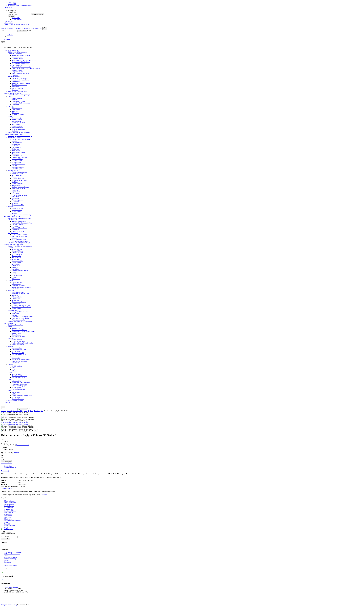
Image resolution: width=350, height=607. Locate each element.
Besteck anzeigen (17, 98)
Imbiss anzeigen (16, 381)
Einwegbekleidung (17, 251)
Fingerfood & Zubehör (18, 101)
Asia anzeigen (16, 392)
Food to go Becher (17, 183)
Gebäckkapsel (16, 298)
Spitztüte (14, 165)
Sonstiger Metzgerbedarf (19, 354)
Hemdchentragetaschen (18, 152)
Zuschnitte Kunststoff (18, 167)
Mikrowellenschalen (17, 127)
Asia (9, 390)
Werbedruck (7, 402)
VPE (2, 457)
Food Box (15, 182)
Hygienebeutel (16, 259)
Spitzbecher (15, 75)
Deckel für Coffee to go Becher (21, 83)
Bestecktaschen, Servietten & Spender (23, 223)
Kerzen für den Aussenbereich (20, 318)
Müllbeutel (15, 267)
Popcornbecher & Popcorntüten (21, 359)
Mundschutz (15, 269)
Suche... (29, 30)
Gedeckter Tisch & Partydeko (12, 216)
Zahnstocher (15, 104)
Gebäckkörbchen (17, 185)
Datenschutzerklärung (10, 557)
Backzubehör (15, 295)
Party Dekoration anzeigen (19, 234)
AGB (6, 555)
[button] (7, 38)
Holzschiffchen (16, 124)
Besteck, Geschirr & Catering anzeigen (19, 95)
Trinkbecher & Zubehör (11, 50)
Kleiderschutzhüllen (17, 261)
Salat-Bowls (15, 193)
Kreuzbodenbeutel (17, 155)
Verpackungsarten (13, 170)
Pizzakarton (15, 190)
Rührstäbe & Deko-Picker (19, 228)
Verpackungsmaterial (18, 353)
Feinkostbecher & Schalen (19, 180)
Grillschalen (15, 113)
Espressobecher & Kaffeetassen (21, 62)
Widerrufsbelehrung (10, 559)
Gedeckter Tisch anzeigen (19, 221)
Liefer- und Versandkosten (12, 554)
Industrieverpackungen (18, 285)
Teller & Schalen (16, 351)
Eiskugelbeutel (16, 144)
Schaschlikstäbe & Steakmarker (21, 103)
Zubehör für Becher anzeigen (20, 78)
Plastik (13, 369)
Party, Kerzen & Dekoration (20, 241)
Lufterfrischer (16, 266)
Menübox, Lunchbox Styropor (20, 187)
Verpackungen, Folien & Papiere (13, 134)
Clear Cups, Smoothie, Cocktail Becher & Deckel (26, 68)
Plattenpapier (15, 226)
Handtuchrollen (16, 257)
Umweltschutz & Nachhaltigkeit (13, 552)
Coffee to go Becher (17, 58)
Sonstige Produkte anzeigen (20, 312)
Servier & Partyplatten (18, 114)
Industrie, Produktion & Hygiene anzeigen (20, 246)
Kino (9, 356)
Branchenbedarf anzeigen (15, 325)
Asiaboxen (15, 394)
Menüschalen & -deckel (18, 188)
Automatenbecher (17, 57)
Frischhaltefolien (16, 147)
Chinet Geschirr (16, 121)
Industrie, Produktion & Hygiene (13, 244)
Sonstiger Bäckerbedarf (18, 336)
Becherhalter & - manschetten (20, 80)
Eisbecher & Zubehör (18, 178)
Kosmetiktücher (16, 262)
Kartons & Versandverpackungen (21, 287)
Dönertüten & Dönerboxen (19, 376)
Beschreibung (8, 466)
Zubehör (14, 371)
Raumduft (14, 274)
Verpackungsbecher (17, 200)
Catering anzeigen (17, 108)
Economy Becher (17, 70)
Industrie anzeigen (17, 282)
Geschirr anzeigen (17, 118)
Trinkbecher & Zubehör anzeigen (17, 52)
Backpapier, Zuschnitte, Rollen (20, 293)
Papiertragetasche (17, 162)
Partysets (14, 238)
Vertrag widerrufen (6, 605)
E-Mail (10, 12)
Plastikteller (15, 131)
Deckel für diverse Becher (19, 85)
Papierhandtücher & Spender (20, 270)
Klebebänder (15, 289)
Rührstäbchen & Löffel (18, 88)
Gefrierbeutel (15, 149)
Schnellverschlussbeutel (18, 164)
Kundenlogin (8, 7)
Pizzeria (10, 338)
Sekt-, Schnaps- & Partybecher (20, 73)
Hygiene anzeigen (17, 249)
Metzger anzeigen (17, 348)
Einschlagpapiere (17, 142)
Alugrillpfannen (16, 211)
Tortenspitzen (15, 229)
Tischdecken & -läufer (18, 231)
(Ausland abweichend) (22, 445)
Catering (10, 106)
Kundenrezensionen (10, 467)
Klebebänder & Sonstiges (19, 302)
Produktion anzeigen (18, 292)
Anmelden (44, 494)
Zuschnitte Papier (17, 169)
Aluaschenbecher (17, 210)
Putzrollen (15, 272)
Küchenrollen (16, 264)
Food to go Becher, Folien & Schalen (22, 343)
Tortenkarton (15, 198)
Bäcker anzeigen (16, 328)
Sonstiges (10, 206)
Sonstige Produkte (13, 310)
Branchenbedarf (9, 323)
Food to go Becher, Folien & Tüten (22, 395)
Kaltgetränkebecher (17, 72)
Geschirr (10, 116)
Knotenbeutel (15, 154)
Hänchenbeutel (16, 150)
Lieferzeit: (4, 443)
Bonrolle (14, 315)
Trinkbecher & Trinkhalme (19, 361)
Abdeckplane (15, 313)
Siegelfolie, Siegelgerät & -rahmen (21, 305)
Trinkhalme (15, 90)
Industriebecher (16, 284)
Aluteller (14, 213)
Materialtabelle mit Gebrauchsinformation (20, 5)
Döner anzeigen (16, 374)
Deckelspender (16, 86)
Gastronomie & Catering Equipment (22, 316)
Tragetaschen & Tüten (18, 205)
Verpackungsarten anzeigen (19, 172)
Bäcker (10, 326)
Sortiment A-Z (12, 2)
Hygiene (10, 247)
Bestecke (14, 99)
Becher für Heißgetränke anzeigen (21, 55)
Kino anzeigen (16, 358)
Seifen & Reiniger (17, 275)
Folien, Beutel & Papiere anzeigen (21, 139)
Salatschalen (15, 201)
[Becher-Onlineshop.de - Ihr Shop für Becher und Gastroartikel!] (21, 29)
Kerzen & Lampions (17, 224)
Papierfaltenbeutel (17, 160)
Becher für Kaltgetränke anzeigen (21, 67)
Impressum (7, 562)
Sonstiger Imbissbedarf (18, 377)
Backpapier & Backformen (19, 330)
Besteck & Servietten (18, 344)
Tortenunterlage (16, 308)
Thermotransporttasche (18, 320)
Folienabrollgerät (16, 297)
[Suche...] (22, 31)
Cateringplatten (16, 109)
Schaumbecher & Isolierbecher (20, 63)
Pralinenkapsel (16, 303)
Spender (14, 277)
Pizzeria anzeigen (17, 339)
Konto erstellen (16, 18)
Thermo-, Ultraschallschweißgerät (21, 307)
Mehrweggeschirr (17, 126)
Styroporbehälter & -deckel (19, 195)
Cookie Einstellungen (10, 565)
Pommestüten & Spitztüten (19, 384)
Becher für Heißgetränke (15, 53)
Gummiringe (15, 300)
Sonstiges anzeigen (17, 208)
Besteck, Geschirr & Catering (12, 93)
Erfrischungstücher (17, 254)
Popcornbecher (16, 192)
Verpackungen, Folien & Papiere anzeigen (20, 136)
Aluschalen (15, 203)
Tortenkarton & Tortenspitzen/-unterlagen (23, 331)
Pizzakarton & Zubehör (18, 341)
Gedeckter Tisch (12, 219)
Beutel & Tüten (16, 335)
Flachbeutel (15, 145)
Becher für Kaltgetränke (15, 65)
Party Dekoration (13, 233)
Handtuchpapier (16, 256)
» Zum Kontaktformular (11, 587)
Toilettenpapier (16, 279)
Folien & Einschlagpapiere (19, 386)
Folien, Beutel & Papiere (15, 137)
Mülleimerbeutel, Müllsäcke (20, 157)
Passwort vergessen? (18, 19)
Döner (10, 372)
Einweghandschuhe (17, 252)
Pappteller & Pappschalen (19, 129)
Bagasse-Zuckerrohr (17, 119)
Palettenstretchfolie (17, 159)
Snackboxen (15, 363)
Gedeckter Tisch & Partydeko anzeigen (19, 218)
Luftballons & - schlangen (19, 236)
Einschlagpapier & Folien (19, 349)
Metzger (10, 346)
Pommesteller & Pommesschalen (21, 382)
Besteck (10, 96)
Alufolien (14, 141)
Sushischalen (15, 196)
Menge (3, 459)
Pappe (13, 367)
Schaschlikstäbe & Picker (19, 239)
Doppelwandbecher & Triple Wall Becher (24, 60)
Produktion (11, 290)
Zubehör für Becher (13, 76)
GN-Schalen (15, 111)
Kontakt (6, 560)
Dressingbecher (16, 177)
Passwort (10, 14)
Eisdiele (10, 364)
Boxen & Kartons (17, 175)
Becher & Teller (16, 333)
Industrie (10, 280)
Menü (2, 42)
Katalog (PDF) (12, 4)
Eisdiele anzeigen (17, 366)
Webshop (14, 605)
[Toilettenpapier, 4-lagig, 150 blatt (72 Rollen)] (14, 422)
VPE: (2, 456)
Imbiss (10, 379)
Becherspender (16, 81)
